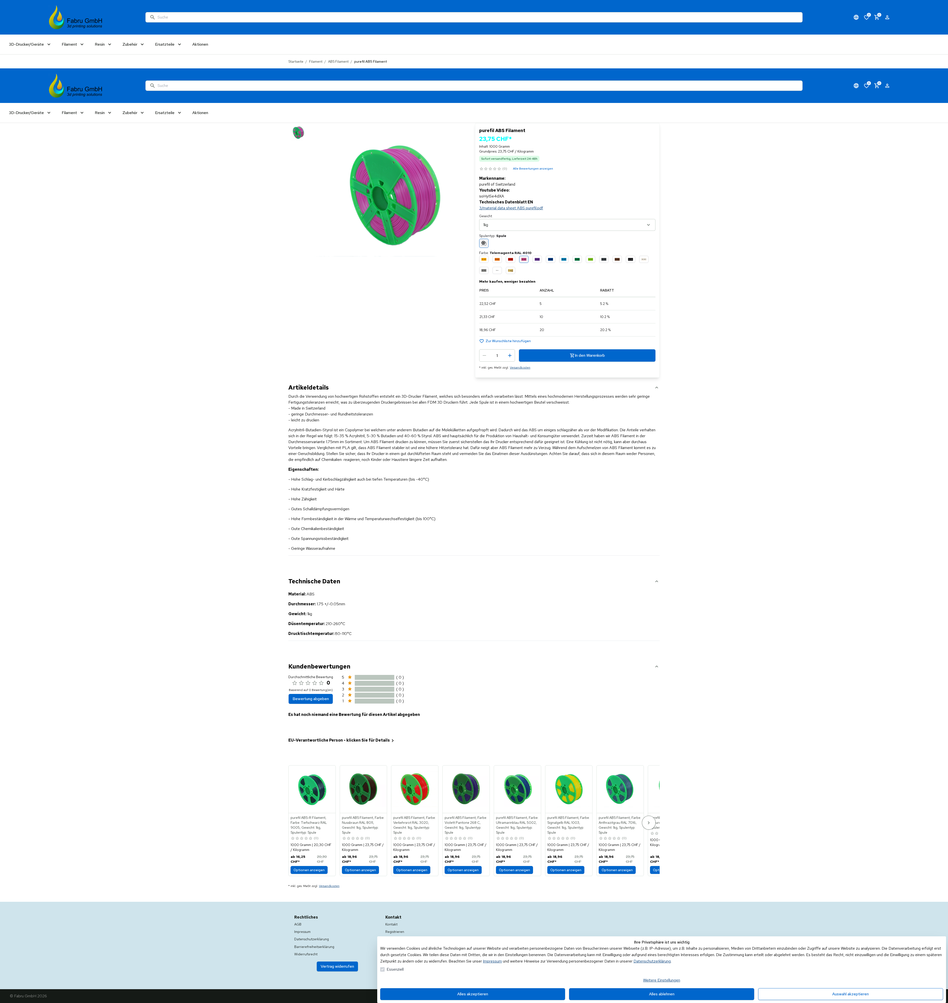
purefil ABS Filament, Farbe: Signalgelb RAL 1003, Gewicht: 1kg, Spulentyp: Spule (568, 825)
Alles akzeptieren (472, 994)
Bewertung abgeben (311, 698)
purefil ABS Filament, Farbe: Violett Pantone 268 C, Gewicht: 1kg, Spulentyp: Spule (466, 825)
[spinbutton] (497, 355)
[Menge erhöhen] (510, 355)
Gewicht (485, 216)
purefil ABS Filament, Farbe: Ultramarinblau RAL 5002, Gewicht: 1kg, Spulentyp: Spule (517, 825)
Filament (315, 61)
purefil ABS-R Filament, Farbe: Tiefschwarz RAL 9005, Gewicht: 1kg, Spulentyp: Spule (309, 825)
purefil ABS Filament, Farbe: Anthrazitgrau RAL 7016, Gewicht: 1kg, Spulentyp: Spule (620, 825)
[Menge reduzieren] (484, 355)
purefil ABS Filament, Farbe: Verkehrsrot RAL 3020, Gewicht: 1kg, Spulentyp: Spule (414, 825)
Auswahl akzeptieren (850, 994)
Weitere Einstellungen (661, 980)
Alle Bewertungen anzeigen (533, 169)
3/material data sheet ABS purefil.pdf (511, 208)
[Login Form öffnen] (887, 17)
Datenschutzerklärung (652, 961)
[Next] (649, 823)
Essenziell (395, 969)
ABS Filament (338, 61)
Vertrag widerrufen (337, 966)
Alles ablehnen (661, 994)
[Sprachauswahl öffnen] (856, 17)
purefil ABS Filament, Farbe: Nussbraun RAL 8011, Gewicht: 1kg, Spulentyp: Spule (363, 825)
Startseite (295, 61)
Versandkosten (520, 368)
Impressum (492, 961)
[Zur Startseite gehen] (75, 17)
